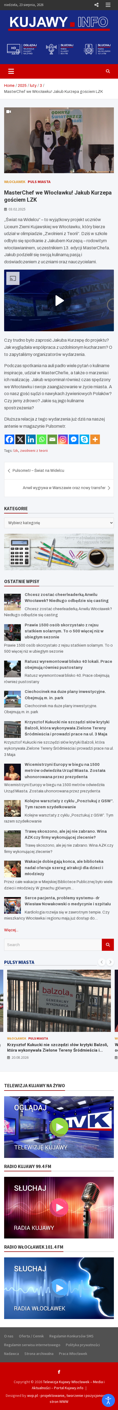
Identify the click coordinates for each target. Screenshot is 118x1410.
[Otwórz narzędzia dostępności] (108, 1400)
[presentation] (102, 962)
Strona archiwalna (39, 1353)
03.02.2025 (17, 209)
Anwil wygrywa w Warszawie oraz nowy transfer (64, 488)
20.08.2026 (20, 1057)
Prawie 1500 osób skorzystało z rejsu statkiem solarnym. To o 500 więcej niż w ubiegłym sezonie (64, 631)
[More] (95, 439)
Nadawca (11, 1353)
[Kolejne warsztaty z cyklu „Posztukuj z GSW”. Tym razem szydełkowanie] (12, 808)
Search (108, 945)
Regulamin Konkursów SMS (71, 1336)
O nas (8, 1336)
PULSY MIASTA (19, 962)
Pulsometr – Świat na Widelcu (38, 471)
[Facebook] (9, 439)
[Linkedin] (31, 439)
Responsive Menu (96, 5)
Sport (55, 1038)
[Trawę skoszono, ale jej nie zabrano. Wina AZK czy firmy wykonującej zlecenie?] (12, 838)
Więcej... (11, 930)
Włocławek (15, 181)
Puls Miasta (39, 181)
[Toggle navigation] (11, 71)
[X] (20, 439)
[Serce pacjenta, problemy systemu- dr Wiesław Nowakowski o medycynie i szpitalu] (12, 905)
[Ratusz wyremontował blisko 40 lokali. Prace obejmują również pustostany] (12, 669)
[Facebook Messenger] (73, 439)
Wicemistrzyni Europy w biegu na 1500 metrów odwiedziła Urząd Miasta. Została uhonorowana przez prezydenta (65, 771)
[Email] (52, 439)
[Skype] (84, 439)
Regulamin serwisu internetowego (32, 1344)
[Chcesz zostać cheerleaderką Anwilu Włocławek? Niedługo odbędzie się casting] (12, 602)
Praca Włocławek (73, 1353)
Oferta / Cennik (31, 1336)
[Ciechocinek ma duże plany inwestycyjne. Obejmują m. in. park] (12, 699)
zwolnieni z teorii (34, 450)
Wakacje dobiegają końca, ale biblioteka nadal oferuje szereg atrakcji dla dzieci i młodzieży (64, 868)
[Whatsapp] (41, 439)
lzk (15, 450)
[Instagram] (63, 439)
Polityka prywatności (83, 1344)
